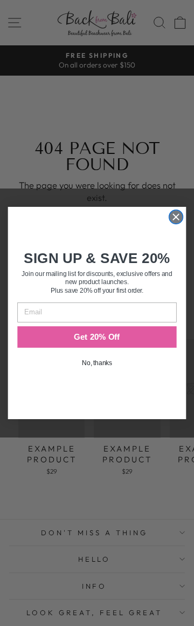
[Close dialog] (176, 217)
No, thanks (97, 363)
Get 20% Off (97, 337)
